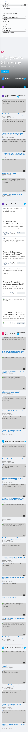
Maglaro (6, 71)
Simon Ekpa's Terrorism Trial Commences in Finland (14, 313)
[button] (25, 4)
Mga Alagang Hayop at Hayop (10, 13)
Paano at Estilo (6, 30)
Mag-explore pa (19, 78)
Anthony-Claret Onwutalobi (7, 373)
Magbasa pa (20, 232)
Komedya (5, 24)
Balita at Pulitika (7, 28)
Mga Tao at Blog (7, 21)
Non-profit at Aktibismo (8, 32)
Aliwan (4, 26)
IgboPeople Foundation (6, 116)
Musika (4, 11)
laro (4, 15)
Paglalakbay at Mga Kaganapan (10, 17)
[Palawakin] (3, 4)
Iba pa (4, 34)
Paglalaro (5, 19)
